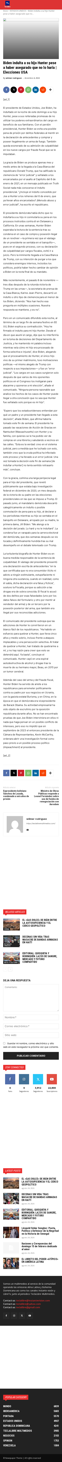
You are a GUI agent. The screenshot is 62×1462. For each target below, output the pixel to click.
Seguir (24, 1075)
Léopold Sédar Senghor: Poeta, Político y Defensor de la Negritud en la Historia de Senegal (40, 1231)
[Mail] (27, 829)
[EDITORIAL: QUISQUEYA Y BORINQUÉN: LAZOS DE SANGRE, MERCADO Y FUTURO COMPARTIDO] (11, 958)
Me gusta (10, 1075)
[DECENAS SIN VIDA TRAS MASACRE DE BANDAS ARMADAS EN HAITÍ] (11, 941)
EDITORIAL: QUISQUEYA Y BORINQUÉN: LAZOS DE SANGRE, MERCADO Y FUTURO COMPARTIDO (39, 957)
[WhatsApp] (28, 90)
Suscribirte (52, 1075)
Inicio (5, 11)
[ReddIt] (43, 90)
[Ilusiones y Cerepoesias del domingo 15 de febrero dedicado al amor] (11, 1248)
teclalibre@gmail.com (28, 1307)
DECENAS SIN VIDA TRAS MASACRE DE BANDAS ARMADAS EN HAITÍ (40, 939)
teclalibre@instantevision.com (33, 1300)
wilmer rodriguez (14, 78)
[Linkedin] (35, 90)
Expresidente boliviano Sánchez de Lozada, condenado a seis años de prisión (16, 794)
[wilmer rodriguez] (15, 824)
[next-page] (10, 969)
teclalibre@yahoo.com (28, 1304)
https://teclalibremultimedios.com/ (40, 823)
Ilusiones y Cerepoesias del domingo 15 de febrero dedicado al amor (39, 1246)
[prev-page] (5, 969)
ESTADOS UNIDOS (18, 11)
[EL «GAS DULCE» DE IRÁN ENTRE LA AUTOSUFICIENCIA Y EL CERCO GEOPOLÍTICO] (11, 925)
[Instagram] (14, 1316)
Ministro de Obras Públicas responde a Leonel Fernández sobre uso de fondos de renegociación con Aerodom (46, 797)
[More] (50, 90)
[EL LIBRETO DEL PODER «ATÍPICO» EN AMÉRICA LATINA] (11, 1263)
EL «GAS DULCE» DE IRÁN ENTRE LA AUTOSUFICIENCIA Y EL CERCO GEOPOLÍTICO (39, 922)
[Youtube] (30, 1316)
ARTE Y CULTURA (10, 962)
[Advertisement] (31, 872)
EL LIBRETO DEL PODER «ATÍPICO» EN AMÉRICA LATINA (40, 1261)
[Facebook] (6, 90)
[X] (13, 90)
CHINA (6, 929)
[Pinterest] (21, 90)
